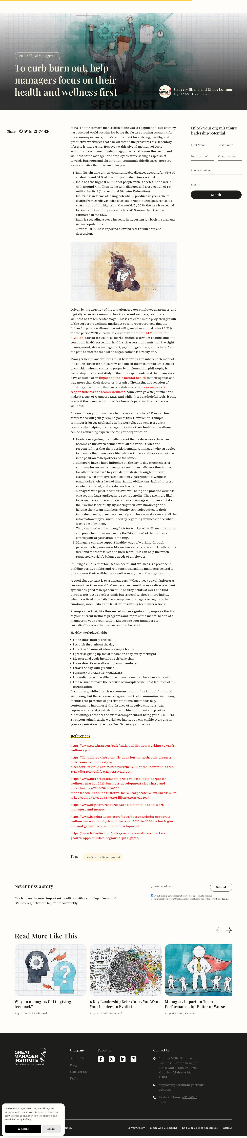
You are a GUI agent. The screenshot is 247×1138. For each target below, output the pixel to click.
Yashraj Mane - (178, 1099)
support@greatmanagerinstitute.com (181, 1087)
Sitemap (228, 1127)
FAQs (74, 1078)
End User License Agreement (200, 1127)
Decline (51, 1128)
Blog (73, 1065)
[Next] (228, 931)
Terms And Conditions (163, 1127)
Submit (216, 195)
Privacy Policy (136, 1127)
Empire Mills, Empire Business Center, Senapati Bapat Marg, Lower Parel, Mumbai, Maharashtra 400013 (179, 1067)
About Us (77, 1058)
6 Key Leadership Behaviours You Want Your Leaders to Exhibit (125, 1004)
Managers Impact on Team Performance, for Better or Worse (195, 1004)
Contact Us (78, 1072)
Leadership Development (103, 857)
